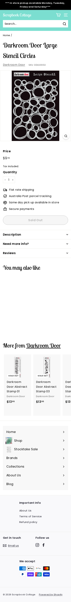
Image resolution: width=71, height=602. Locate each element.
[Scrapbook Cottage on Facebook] (43, 545)
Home (6, 35)
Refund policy (28, 522)
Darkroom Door (14, 65)
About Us (25, 510)
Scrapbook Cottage (17, 14)
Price (7, 151)
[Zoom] (66, 136)
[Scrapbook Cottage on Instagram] (37, 545)
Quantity (10, 172)
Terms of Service (30, 516)
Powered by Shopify (51, 594)
